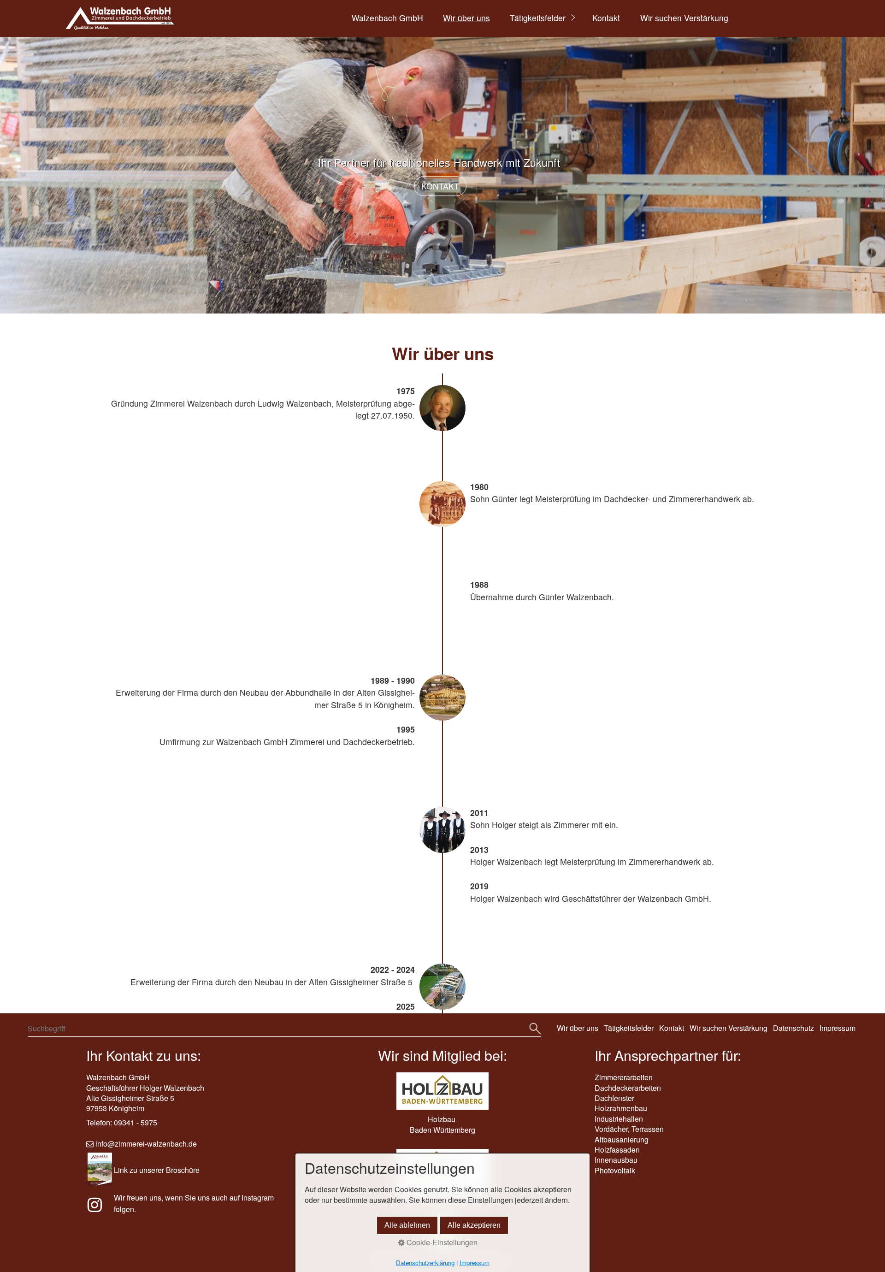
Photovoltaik (615, 1170)
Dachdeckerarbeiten (628, 1088)
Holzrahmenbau (621, 1108)
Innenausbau (616, 1159)
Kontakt (606, 18)
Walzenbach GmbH (387, 18)
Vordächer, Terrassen (629, 1129)
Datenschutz (793, 1028)
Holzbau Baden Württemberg (442, 1124)
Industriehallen (619, 1118)
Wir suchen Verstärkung (684, 18)
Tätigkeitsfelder (538, 18)
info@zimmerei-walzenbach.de (146, 1143)
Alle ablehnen (407, 1225)
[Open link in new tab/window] (99, 1207)
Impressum (838, 1028)
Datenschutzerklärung (425, 1262)
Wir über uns (466, 18)
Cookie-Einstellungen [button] (441, 1242)
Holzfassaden (617, 1149)
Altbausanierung (622, 1139)
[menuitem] (386, 18)
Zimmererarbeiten (624, 1077)
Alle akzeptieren (474, 1225)
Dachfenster (614, 1098)
